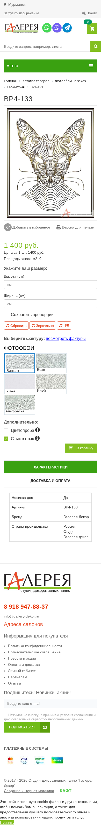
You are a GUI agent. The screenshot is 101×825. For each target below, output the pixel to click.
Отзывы (14, 683)
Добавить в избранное (31, 227)
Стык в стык (23, 439)
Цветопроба (23, 430)
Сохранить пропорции (32, 314)
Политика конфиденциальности (35, 646)
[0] (91, 28)
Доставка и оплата (50, 481)
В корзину (85, 448)
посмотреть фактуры (66, 338)
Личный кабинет (21, 671)
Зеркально (44, 326)
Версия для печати (77, 227)
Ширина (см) (15, 295)
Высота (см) (14, 276)
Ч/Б (65, 326)
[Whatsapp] (47, 27)
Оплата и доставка (24, 664)
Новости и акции (22, 658)
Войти (92, 13)
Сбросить (17, 326)
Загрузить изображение (21, 13)
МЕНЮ (12, 66)
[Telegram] (67, 27)
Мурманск (16, 4)
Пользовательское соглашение (34, 652)
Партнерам (17, 677)
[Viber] (57, 27)
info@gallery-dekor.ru (21, 616)
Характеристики (51, 467)
